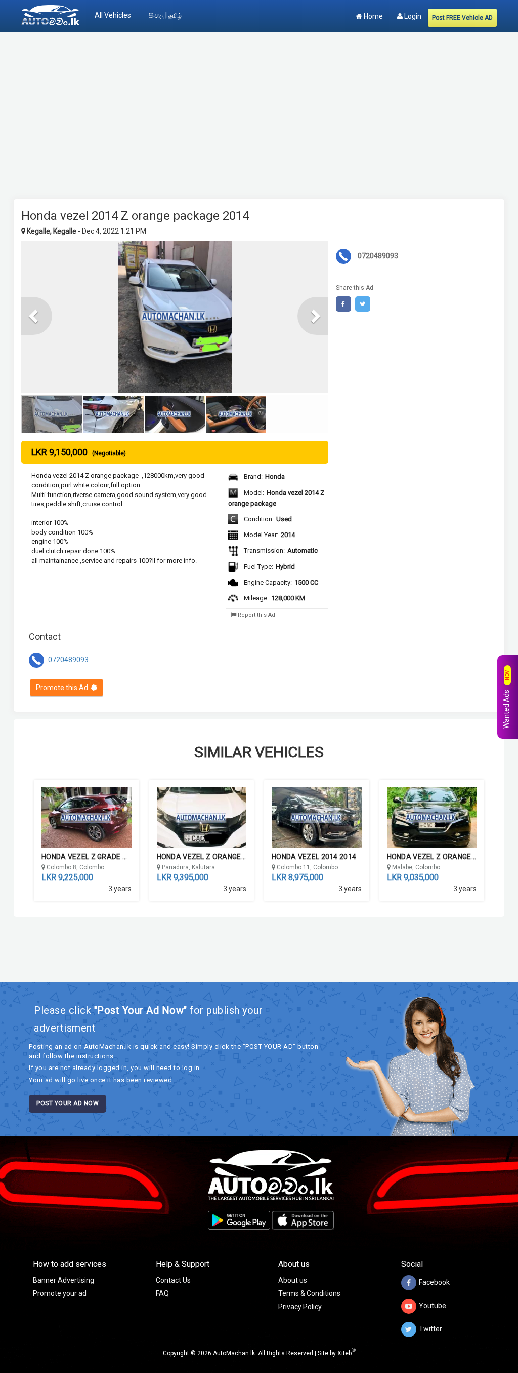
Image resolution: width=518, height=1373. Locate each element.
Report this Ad (255, 615)
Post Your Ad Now (67, 1103)
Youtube (432, 1305)
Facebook (434, 1282)
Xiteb (346, 1353)
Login (412, 16)
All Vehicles (113, 15)
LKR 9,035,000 (413, 877)
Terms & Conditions (309, 1293)
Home (372, 16)
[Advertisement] (259, 110)
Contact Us (173, 1280)
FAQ (162, 1293)
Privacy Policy (300, 1307)
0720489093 (68, 660)
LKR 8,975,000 (297, 877)
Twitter (430, 1328)
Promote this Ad (63, 687)
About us (292, 1280)
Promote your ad (60, 1293)
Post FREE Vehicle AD (462, 17)
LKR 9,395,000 (182, 877)
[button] (36, 316)
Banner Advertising (63, 1280)
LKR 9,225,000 (67, 877)
